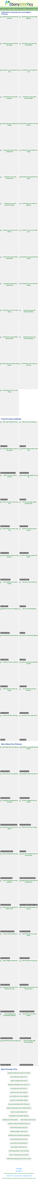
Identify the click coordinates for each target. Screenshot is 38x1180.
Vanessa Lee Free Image (9, 1120)
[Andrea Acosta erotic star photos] (9, 514)
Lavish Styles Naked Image (18, 1100)
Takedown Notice (27, 1176)
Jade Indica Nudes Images (18, 1143)
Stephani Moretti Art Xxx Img (18, 1151)
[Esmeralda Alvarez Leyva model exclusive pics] (9, 461)
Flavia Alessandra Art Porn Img (18, 1104)
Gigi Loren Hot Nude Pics (19, 1077)
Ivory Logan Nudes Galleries (18, 1155)
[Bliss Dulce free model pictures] (9, 488)
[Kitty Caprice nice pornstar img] (9, 701)
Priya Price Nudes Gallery (18, 1127)
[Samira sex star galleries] (9, 728)
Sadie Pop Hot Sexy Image (18, 1092)
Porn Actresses (25, 8)
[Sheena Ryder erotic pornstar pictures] (9, 541)
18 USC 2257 (9, 1176)
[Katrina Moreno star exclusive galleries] (9, 568)
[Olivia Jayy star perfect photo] (9, 434)
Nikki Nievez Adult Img (27, 1120)
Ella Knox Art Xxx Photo (19, 1088)
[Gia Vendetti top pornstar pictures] (9, 594)
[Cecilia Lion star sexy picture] (9, 674)
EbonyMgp (19, 1168)
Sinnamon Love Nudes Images (18, 1116)
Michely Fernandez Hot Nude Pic (18, 1084)
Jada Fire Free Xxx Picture (18, 1139)
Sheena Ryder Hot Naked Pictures (19, 1073)
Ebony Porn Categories (13, 8)
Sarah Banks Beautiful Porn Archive (18, 1108)
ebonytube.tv (19, 1171)
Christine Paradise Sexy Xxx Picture (18, 1158)
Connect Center (18, 1176)
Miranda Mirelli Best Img (18, 1131)
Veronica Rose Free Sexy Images (18, 1135)
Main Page (3, 8)
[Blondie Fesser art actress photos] (9, 621)
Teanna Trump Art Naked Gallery (18, 1123)
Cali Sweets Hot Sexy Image (19, 1096)
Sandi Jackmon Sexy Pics (19, 1080)
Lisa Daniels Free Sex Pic (19, 1147)
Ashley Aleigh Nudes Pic (18, 1112)
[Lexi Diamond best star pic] (9, 648)
